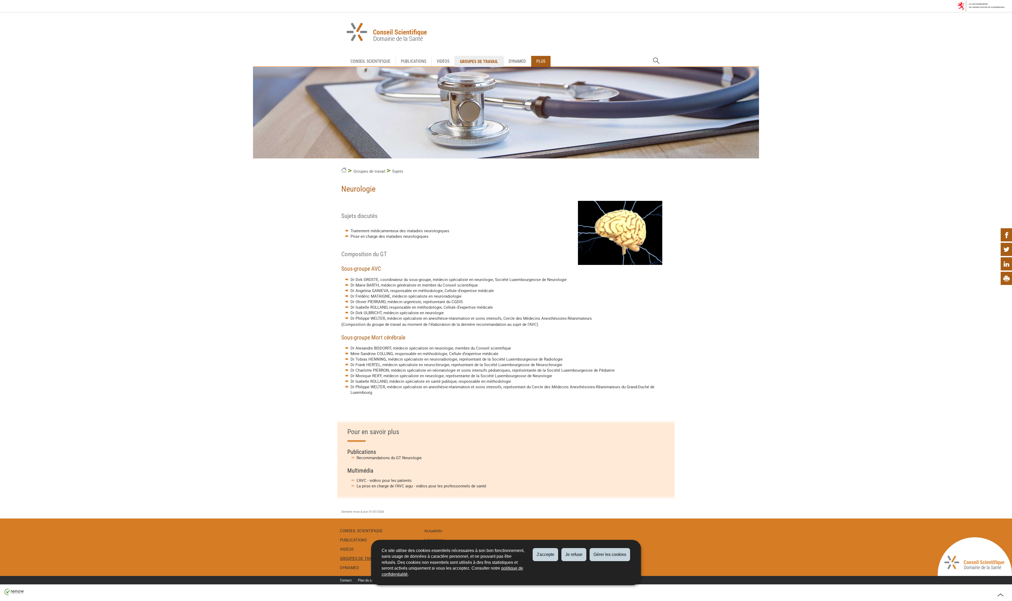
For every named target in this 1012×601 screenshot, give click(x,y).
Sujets (397, 171)
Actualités (433, 530)
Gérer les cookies (609, 554)
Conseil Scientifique (370, 61)
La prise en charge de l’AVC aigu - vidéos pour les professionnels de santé (421, 485)
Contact (346, 580)
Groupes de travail (479, 61)
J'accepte (545, 554)
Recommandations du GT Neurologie (389, 457)
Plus (540, 61)
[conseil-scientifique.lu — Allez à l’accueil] (506, 33)
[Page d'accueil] (344, 171)
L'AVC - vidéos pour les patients (384, 480)
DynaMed (517, 61)
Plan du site (366, 580)
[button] (656, 61)
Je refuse (573, 554)
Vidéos (443, 61)
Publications (413, 61)
